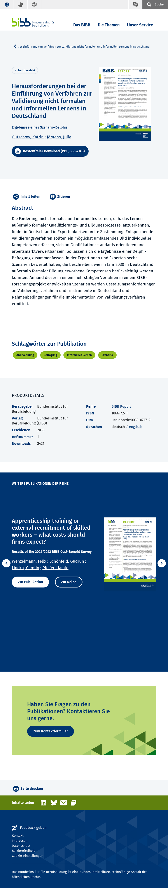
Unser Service (140, 24)
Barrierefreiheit (23, 851)
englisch (135, 427)
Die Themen (109, 24)
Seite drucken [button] (32, 789)
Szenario (107, 355)
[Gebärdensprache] (21, 4)
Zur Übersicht (26, 70)
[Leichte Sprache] (34, 4)
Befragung (50, 355)
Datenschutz (21, 846)
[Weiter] (162, 563)
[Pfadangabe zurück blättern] (16, 46)
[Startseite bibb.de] (39, 22)
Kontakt (17, 836)
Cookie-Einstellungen (27, 856)
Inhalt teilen (30, 196)
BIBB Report (121, 406)
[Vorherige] (6, 563)
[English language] (7, 4)
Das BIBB (81, 24)
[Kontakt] (135, 4)
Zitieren (63, 196)
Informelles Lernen (79, 355)
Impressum (20, 841)
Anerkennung (25, 355)
